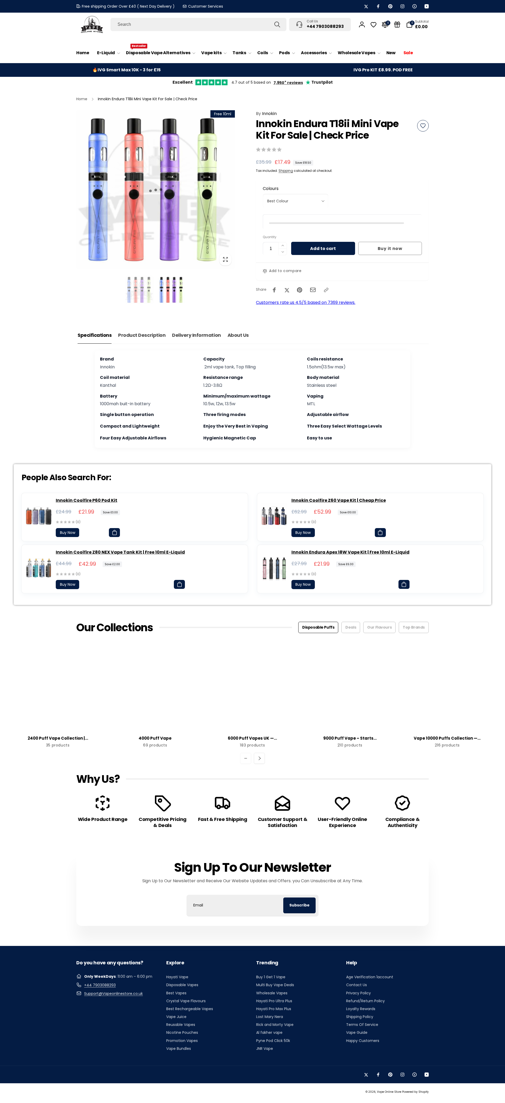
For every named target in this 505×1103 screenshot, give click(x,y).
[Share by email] (313, 290)
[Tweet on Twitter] (287, 290)
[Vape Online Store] (92, 24)
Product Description (141, 335)
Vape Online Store (389, 1092)
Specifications (95, 335)
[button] (107, 53)
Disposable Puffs (318, 627)
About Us (238, 335)
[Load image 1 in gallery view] (139, 289)
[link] (203, 6)
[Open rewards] (397, 24)
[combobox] (198, 24)
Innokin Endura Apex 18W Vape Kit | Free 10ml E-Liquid (350, 552)
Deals (350, 627)
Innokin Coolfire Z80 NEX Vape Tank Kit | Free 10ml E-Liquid (120, 552)
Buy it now (390, 248)
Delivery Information (196, 335)
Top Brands (414, 627)
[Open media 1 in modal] (155, 189)
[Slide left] (245, 758)
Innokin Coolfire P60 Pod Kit (86, 500)
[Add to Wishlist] (423, 126)
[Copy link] (326, 290)
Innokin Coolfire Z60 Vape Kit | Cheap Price (338, 500)
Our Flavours (379, 627)
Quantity (269, 237)
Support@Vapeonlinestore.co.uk (113, 993)
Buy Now (67, 532)
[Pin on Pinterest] (299, 290)
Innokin (266, 114)
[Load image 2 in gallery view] (172, 289)
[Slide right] (259, 758)
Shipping (286, 170)
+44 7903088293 (100, 985)
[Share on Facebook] (274, 290)
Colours (271, 188)
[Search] (277, 24)
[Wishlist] (373, 24)
